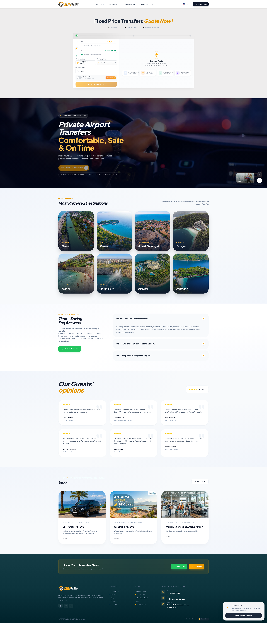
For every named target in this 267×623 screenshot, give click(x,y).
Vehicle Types (141, 604)
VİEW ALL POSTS (200, 481)
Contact (162, 4)
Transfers (114, 594)
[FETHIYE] (191, 231)
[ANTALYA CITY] (114, 274)
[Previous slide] (259, 174)
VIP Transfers (143, 4)
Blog (153, 4)
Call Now (198, 566)
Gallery (113, 601)
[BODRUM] (152, 274)
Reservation (202, 4)
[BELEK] (76, 231)
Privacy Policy (141, 591)
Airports (99, 4)
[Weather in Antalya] (133, 504)
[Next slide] (259, 180)
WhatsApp (180, 566)
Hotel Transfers (129, 4)
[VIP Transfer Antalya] (82, 504)
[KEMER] (114, 231)
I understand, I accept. (244, 615)
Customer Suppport (71, 348)
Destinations (112, 4)
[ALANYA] (76, 274)
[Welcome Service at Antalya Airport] (184, 504)
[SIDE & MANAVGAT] (152, 231)
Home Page (115, 591)
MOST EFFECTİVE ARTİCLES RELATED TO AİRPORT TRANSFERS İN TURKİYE (91, 171)
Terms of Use (140, 594)
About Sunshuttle (142, 598)
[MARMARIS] (191, 274)
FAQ (137, 601)
